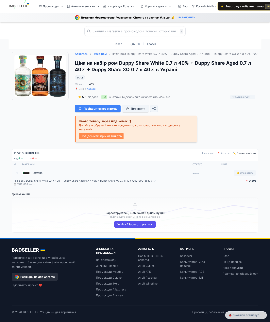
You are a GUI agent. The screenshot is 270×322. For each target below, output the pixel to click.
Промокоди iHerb (108, 283)
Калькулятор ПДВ (192, 271)
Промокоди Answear (110, 295)
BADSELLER (25, 250)
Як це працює (232, 261)
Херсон (91, 88)
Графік (151, 44)
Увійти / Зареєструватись (135, 224)
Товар (118, 44)
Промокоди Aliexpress (111, 289)
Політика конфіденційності (240, 273)
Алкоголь (83, 53)
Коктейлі (186, 256)
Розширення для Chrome (37, 276)
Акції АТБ (144, 271)
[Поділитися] (154, 108)
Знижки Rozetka (107, 265)
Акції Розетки (147, 277)
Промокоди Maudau (109, 271)
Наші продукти (233, 267)
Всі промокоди (106, 259)
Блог (226, 256)
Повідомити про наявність (101, 136)
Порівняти (138, 108)
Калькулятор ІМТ (191, 277)
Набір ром (101, 53)
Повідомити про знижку (100, 108)
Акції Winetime (148, 283)
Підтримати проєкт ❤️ (27, 285)
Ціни (134, 44)
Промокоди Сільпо (109, 277)
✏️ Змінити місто (244, 153)
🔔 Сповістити (244, 172)
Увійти (212, 6)
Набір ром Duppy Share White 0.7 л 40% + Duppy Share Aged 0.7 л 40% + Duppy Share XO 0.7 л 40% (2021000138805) (83, 180)
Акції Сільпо (146, 265)
